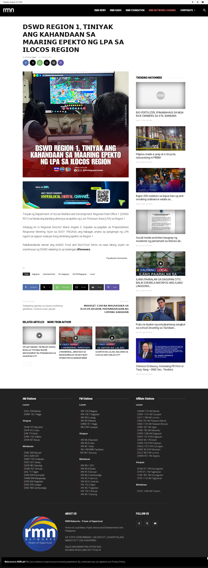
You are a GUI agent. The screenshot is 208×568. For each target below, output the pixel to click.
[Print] (54, 63)
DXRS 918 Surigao (32, 484)
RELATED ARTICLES (33, 322)
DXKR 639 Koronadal (34, 475)
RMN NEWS (100, 10)
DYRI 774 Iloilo (31, 433)
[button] (204, 10)
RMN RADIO (116, 10)
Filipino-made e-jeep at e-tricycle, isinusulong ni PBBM (156, 156)
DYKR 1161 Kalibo (32, 436)
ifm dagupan (63, 274)
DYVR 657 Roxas (32, 439)
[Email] (47, 63)
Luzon (92, 274)
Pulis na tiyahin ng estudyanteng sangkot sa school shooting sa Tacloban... (160, 326)
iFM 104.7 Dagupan (90, 414)
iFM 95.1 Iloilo (87, 446)
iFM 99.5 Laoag (88, 417)
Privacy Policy (118, 562)
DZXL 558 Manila (32, 411)
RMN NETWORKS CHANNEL (162, 10)
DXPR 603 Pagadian (33, 481)
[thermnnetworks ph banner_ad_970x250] (76, 195)
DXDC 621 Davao (32, 462)
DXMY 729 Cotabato (34, 459)
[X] (197, 2)
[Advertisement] (160, 42)
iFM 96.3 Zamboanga (91, 475)
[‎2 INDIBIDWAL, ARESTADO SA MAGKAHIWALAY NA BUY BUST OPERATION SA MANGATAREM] (75, 337)
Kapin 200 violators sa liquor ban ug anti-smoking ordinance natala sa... (160, 197)
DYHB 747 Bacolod (33, 427)
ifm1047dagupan (80, 274)
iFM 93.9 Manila (88, 420)
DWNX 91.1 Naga (89, 423)
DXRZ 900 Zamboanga (35, 487)
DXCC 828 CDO (31, 455)
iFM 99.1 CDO (87, 465)
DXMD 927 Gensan (33, 468)
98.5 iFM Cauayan (89, 427)
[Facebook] (192, 2)
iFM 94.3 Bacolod (89, 439)
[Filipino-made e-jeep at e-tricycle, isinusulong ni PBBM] (160, 138)
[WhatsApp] (40, 63)
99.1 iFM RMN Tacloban (92, 449)
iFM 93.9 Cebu (88, 443)
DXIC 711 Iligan (31, 471)
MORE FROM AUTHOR (59, 322)
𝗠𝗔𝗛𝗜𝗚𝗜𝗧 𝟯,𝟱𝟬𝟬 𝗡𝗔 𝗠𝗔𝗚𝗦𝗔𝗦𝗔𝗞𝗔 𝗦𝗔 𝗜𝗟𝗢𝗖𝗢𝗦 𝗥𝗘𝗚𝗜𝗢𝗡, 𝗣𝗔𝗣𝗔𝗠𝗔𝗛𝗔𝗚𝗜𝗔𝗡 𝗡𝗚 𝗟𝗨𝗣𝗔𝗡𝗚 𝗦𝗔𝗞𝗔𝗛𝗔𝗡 (104, 309)
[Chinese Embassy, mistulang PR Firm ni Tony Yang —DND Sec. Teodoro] (160, 350)
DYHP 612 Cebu (31, 430)
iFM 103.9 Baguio (89, 411)
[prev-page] (24, 364)
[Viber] (61, 63)
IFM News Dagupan (30, 57)
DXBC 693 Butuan (32, 452)
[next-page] (29, 364)
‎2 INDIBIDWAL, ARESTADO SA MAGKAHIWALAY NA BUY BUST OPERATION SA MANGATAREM (73, 355)
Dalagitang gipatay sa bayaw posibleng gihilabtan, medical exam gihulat (43, 307)
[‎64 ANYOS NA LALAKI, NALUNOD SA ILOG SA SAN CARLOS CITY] (112, 337)
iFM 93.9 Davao (88, 468)
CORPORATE (186, 10)
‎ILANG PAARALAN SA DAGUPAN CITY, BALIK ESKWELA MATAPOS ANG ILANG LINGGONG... (159, 283)
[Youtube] (202, 2)
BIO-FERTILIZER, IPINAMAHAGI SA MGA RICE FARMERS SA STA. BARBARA (159, 114)
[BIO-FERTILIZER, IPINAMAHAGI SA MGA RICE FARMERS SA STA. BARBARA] (160, 95)
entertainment (49, 274)
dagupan (36, 274)
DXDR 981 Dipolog (33, 465)
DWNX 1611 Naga (32, 414)
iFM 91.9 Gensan (89, 471)
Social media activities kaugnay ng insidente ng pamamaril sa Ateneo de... (159, 239)
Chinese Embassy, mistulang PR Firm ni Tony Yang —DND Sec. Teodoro (159, 368)
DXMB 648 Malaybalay (35, 478)
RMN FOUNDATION (135, 10)
